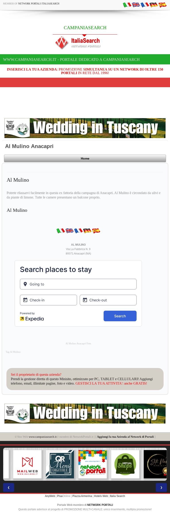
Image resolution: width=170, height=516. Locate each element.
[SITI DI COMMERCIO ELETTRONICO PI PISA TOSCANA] (118, 464)
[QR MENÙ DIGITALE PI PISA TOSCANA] (52, 464)
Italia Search (117, 496)
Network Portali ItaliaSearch (38, 3)
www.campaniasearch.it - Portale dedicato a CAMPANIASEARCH (71, 59)
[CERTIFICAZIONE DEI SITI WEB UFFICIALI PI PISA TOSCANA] (150, 464)
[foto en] (135, 4)
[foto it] (127, 4)
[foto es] (162, 4)
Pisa (59, 496)
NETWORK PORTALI (100, 504)
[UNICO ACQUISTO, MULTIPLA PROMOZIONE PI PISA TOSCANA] (85, 464)
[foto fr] (144, 4)
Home (85, 158)
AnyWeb (50, 496)
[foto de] (153, 4)
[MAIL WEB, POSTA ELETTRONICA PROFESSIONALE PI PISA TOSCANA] (20, 464)
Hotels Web (101, 496)
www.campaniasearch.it (43, 436)
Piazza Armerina (82, 496)
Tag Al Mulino (13, 352)
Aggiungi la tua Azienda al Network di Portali (125, 436)
